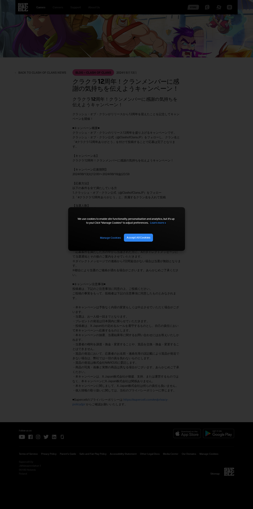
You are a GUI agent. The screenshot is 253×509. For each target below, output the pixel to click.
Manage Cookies (110, 237)
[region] (126, 229)
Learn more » (158, 222)
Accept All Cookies (138, 237)
